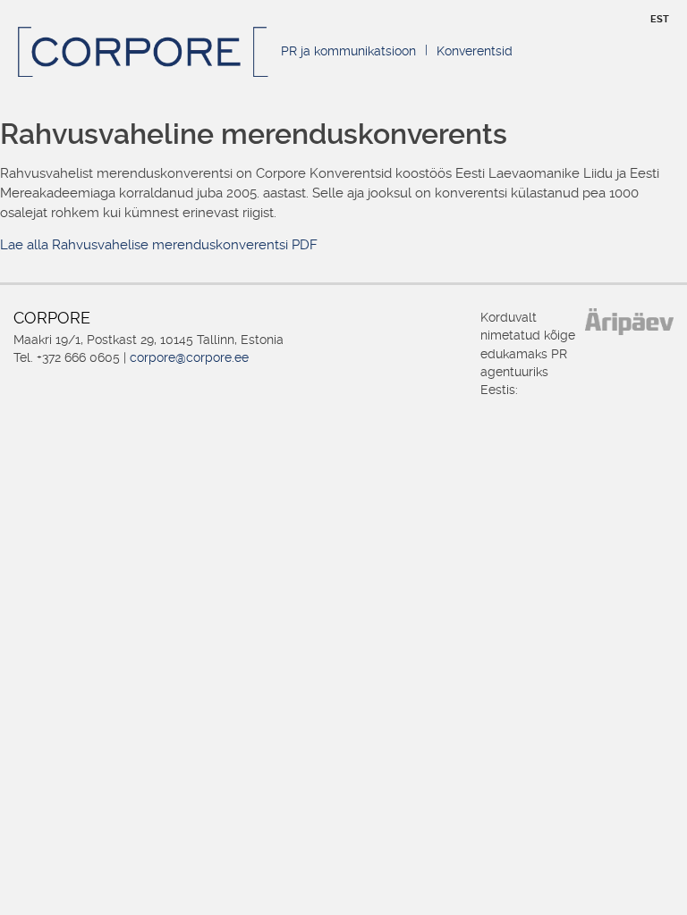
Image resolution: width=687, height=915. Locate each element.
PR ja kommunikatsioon (348, 51)
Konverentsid (475, 51)
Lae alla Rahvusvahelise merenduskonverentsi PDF (159, 245)
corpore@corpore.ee (189, 357)
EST (659, 19)
